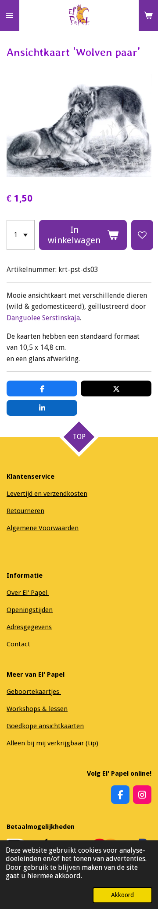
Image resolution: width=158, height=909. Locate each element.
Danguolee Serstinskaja (43, 318)
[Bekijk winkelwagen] (148, 15)
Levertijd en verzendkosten (47, 494)
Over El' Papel (28, 593)
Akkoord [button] (122, 894)
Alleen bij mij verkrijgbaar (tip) (52, 743)
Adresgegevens (29, 627)
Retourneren (25, 511)
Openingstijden (30, 610)
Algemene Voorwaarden (43, 528)
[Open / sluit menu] (9, 15)
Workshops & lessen (37, 709)
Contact (18, 644)
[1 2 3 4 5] (21, 235)
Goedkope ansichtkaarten (45, 726)
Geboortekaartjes (34, 692)
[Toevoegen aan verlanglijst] (142, 235)
